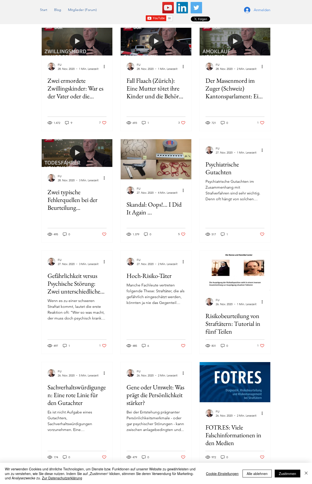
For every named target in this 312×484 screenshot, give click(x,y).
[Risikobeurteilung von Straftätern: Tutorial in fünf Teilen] (235, 271)
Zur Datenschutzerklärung (62, 477)
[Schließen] (306, 473)
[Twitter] (196, 7)
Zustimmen (287, 473)
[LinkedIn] (182, 7)
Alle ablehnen (257, 473)
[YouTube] (168, 7)
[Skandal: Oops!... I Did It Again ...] (156, 159)
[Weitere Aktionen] (106, 66)
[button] (58, 9)
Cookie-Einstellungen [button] (222, 473)
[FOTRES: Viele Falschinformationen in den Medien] (235, 382)
